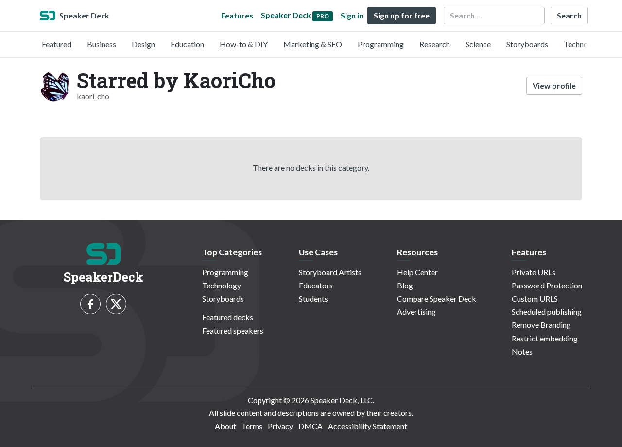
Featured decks (227, 317)
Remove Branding (541, 324)
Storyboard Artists (330, 272)
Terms (252, 425)
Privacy (280, 425)
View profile (554, 85)
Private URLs (533, 272)
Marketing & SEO (312, 44)
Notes (522, 351)
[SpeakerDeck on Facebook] (90, 304)
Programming (381, 44)
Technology (583, 44)
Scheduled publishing (547, 311)
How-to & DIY (244, 44)
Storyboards (527, 44)
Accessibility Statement (367, 425)
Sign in (352, 15)
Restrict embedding (545, 338)
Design (143, 44)
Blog (405, 285)
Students (313, 298)
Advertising (416, 311)
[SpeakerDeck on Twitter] (116, 304)
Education (187, 44)
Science (478, 44)
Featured (56, 44)
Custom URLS (535, 298)
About (225, 425)
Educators (316, 285)
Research (434, 44)
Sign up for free (402, 15)
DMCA (310, 425)
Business (101, 44)
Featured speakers (232, 330)
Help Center (417, 272)
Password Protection (547, 285)
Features (237, 15)
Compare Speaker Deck (436, 298)
